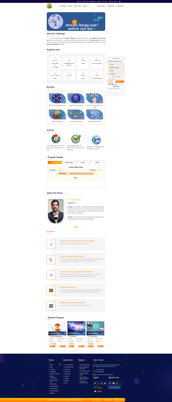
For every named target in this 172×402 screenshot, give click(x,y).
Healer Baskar (63, 6)
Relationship (53, 371)
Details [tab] (97, 162)
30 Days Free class (68, 367)
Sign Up (115, 1)
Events (75, 6)
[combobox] (53, 338)
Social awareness (54, 386)
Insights (70, 6)
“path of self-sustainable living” (84, 381)
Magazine (94, 1)
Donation (66, 376)
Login (112, 1)
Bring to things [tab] (69, 162)
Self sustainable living (54, 380)
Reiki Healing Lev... (74, 333)
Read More (62, 346)
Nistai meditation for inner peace (84, 367)
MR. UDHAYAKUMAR (115, 88)
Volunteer (66, 378)
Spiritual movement (54, 374)
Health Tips (67, 369)
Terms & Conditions (118, 79)
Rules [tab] (83, 162)
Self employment (54, 390)
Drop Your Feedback (114, 387)
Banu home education (85, 364)
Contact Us (105, 1)
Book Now (52, 346)
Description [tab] (55, 162)
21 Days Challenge (68, 364)
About (80, 6)
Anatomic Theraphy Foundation (74, 400)
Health (51, 364)
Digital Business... (93, 333)
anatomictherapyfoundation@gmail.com (104, 374)
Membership (67, 371)
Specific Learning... (55, 333)
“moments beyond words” (84, 374)
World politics (53, 384)
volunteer (87, 1)
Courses (85, 6)
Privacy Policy (107, 400)
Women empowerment (53, 377)
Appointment (67, 374)
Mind (51, 367)
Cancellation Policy (118, 400)
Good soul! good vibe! (85, 371)
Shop (100, 1)
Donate (80, 1)
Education (52, 369)
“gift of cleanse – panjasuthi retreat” (84, 378)
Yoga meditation (54, 388)
